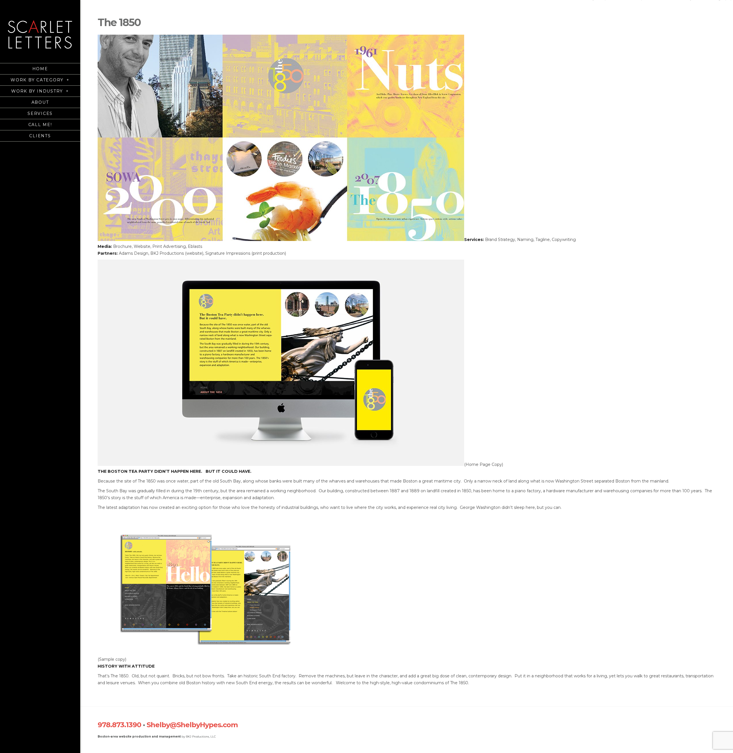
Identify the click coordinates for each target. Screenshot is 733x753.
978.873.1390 (119, 725)
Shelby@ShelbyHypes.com (192, 725)
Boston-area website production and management (139, 736)
